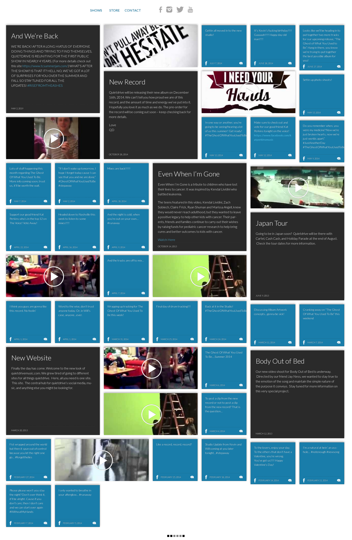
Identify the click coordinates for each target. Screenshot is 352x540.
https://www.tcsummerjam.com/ (45, 66)
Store (114, 10)
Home (37, 11)
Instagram (169, 10)
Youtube (190, 10)
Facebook (160, 10)
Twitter (180, 10)
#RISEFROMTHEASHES (45, 85)
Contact (133, 10)
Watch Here (166, 240)
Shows (96, 10)
